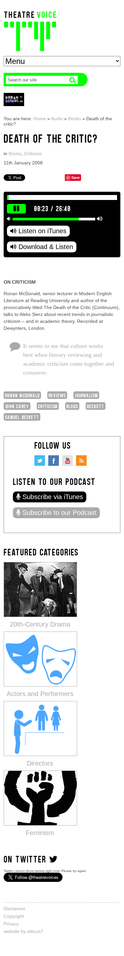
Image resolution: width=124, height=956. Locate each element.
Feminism (40, 832)
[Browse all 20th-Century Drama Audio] (40, 589)
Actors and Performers (40, 693)
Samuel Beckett (22, 417)
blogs (72, 406)
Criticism (33, 153)
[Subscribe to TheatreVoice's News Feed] (81, 460)
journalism (86, 395)
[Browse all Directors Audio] (40, 728)
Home (39, 118)
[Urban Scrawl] (14, 99)
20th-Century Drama (40, 624)
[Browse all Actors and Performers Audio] (40, 659)
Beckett (95, 406)
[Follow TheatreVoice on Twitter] (39, 460)
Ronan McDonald (22, 395)
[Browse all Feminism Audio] (40, 798)
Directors (40, 763)
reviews (57, 395)
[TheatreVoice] (30, 30)
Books (74, 118)
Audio (57, 118)
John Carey (17, 406)
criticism (48, 406)
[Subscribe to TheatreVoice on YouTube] (67, 460)
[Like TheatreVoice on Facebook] (53, 460)
